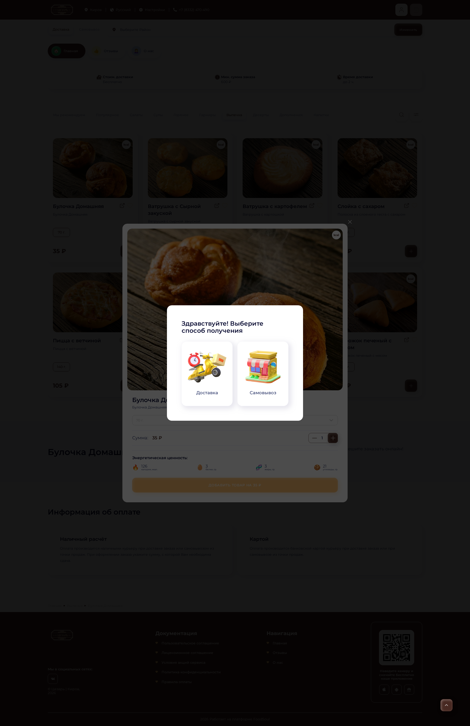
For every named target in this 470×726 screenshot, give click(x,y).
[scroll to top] (446, 705)
